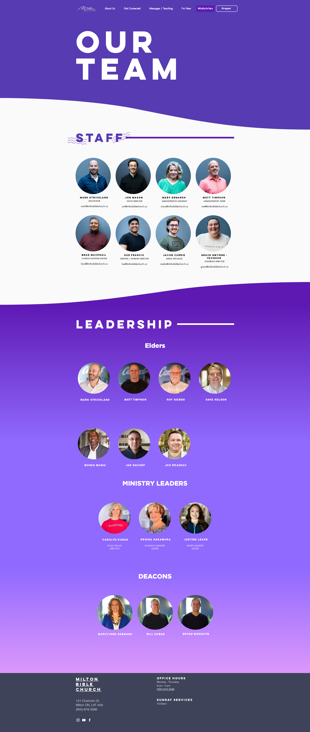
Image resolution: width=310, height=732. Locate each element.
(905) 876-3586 (165, 689)
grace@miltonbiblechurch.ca (214, 266)
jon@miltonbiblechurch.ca (134, 206)
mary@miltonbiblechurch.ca (174, 206)
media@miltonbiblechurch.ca (174, 263)
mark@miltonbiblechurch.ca (94, 206)
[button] (109, 9)
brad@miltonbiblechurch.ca (94, 263)
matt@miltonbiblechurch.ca (214, 206)
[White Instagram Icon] (78, 720)
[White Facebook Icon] (90, 720)
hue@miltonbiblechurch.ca (134, 263)
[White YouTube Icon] (84, 720)
